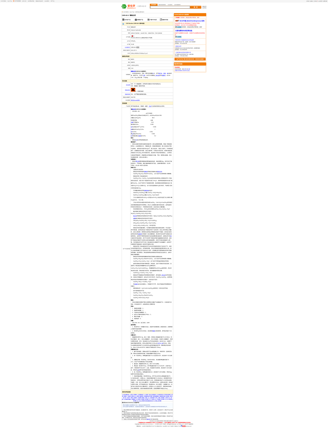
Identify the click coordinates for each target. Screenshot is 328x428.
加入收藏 (157, 421)
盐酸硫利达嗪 (162, 396)
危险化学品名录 (39, 1)
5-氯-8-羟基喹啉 (152, 394)
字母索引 (164, 424)
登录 (185, 69)
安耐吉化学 (178, 46)
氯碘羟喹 (141, 396)
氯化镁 (135, 216)
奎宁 (125, 397)
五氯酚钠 (133, 399)
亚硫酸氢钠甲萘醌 (148, 396)
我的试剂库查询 (162, 4)
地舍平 (128, 397)
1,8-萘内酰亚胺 (125, 394)
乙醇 (144, 75)
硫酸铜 (140, 234)
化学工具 (24, 1)
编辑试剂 (148, 419)
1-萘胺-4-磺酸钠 (133, 394)
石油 (150, 106)
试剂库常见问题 (186, 70)
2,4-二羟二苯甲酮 (141, 400)
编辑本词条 (165, 19)
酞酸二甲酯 (144, 397)
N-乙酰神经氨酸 (127, 399)
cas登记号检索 (145, 426)
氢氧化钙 (133, 71)
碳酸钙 (164, 75)
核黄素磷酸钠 (156, 396)
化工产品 (10, 1)
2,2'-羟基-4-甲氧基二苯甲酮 (142, 399)
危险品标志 (127, 90)
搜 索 (195, 7)
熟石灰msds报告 (135, 100)
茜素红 (125, 396)
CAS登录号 (127, 47)
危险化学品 (159, 426)
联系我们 (161, 421)
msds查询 (47, 1)
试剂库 (307, 1)
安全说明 (128, 84)
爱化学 (150, 426)
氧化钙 (134, 109)
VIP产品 (52, 1)
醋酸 (153, 331)
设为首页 (152, 421)
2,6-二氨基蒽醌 (151, 397)
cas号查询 (179, 424)
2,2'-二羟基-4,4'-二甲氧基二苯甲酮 (156, 399)
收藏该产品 (140, 19)
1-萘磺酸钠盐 (141, 394)
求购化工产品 (177, 426)
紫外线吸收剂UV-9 (149, 400)
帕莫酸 (167, 396)
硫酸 (139, 135)
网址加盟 (166, 421)
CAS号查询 (3, 1)
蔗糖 (164, 73)
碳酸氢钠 (146, 190)
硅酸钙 (136, 284)
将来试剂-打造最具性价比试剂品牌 (184, 40)
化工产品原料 (171, 426)
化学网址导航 (31, 1)
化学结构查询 (177, 4)
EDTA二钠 (160, 343)
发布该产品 (128, 19)
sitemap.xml (188, 426)
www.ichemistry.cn (149, 424)
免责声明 (186, 424)
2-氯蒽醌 (140, 397)
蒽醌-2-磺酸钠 (134, 397)
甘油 (161, 73)
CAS (183, 424)
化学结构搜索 (18, 1)
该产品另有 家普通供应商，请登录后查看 (190, 59)
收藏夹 (311, 1)
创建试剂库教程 (178, 70)
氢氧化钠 (159, 171)
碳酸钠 (146, 171)
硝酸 (134, 218)
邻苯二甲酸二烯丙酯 (159, 397)
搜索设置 (204, 6)
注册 (189, 69)
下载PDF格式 (153, 19)
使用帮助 (204, 8)
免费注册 (325, 1)
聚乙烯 (137, 161)
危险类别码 (127, 94)
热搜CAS (171, 421)
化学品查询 (153, 4)
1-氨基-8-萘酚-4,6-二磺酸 (133, 396)
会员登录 (320, 1)
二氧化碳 (157, 75)
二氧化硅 (163, 275)
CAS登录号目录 (158, 424)
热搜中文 (176, 421)
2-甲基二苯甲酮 (157, 400)
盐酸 (132, 122)
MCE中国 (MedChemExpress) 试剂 (192, 21)
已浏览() (316, 1)
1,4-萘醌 (146, 394)
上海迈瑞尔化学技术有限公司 (183, 52)
